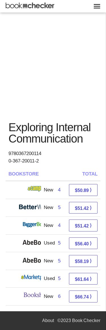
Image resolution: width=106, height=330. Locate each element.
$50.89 (83, 190)
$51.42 (83, 208)
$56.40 (83, 243)
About (48, 320)
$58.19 (83, 261)
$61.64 (83, 279)
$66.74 (83, 296)
